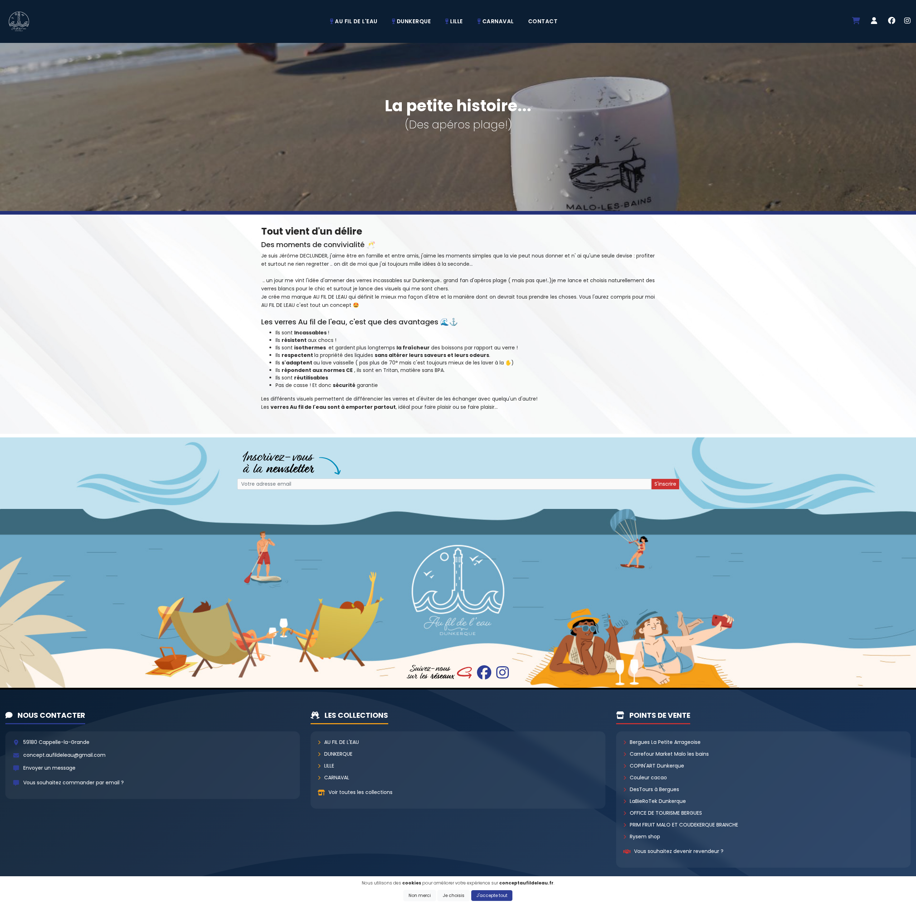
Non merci (420, 895)
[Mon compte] (874, 21)
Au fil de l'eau (341, 742)
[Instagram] (907, 21)
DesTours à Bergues (654, 789)
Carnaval (336, 777)
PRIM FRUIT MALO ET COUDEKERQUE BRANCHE (684, 824)
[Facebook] (891, 21)
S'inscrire (665, 483)
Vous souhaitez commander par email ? (73, 782)
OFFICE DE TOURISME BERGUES (666, 813)
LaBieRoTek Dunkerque (658, 801)
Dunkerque (338, 753)
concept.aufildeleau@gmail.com (64, 755)
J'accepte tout (491, 895)
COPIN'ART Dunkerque (657, 765)
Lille (329, 765)
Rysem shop (645, 836)
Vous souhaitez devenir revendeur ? (678, 851)
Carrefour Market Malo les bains (669, 753)
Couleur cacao (648, 777)
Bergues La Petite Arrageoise (665, 742)
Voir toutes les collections (360, 792)
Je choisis (453, 895)
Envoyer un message (49, 767)
